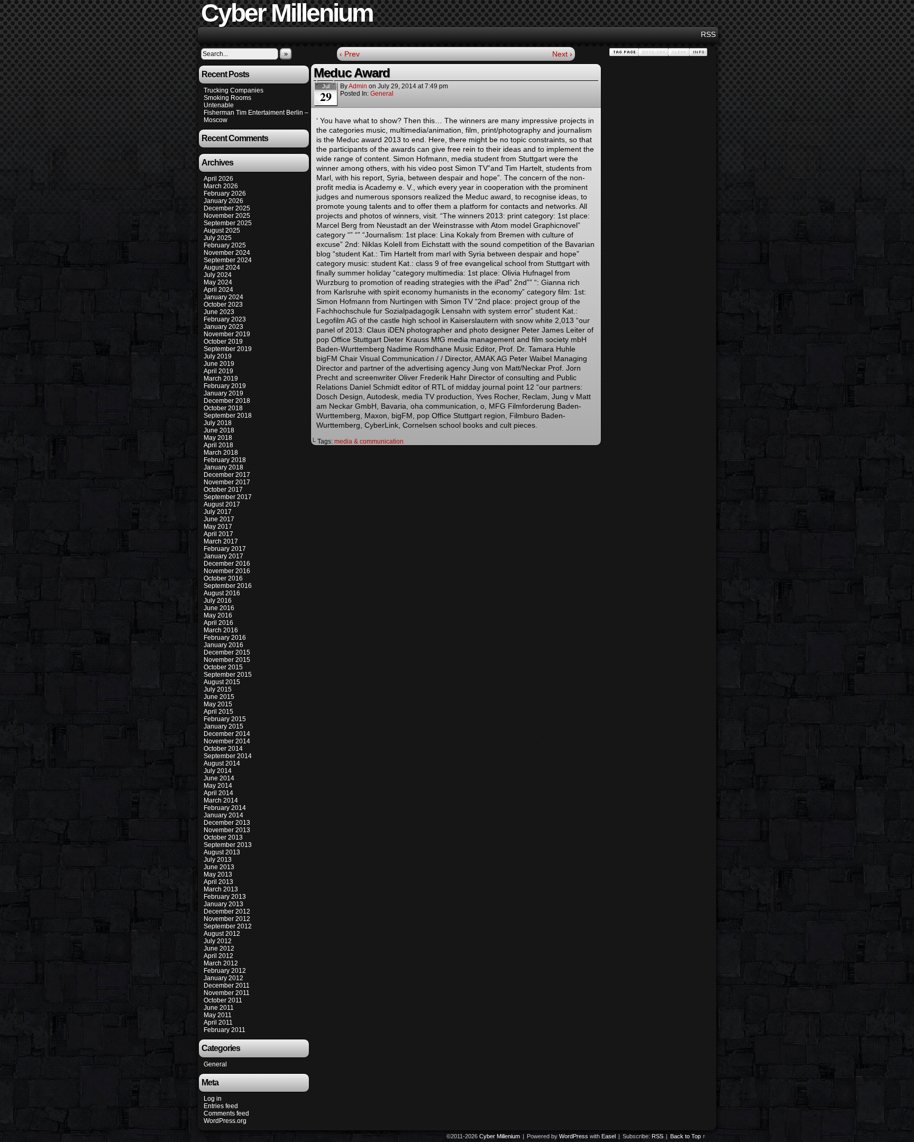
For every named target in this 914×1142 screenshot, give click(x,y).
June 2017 (219, 519)
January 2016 (223, 645)
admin (358, 86)
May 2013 (218, 874)
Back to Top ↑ (688, 1136)
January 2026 (223, 201)
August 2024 (222, 267)
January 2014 (223, 815)
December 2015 (227, 652)
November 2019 (227, 334)
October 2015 (223, 667)
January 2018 (223, 467)
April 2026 (218, 178)
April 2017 (218, 534)
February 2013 (225, 896)
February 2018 (225, 460)
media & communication (369, 441)
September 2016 (228, 586)
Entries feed (221, 1106)
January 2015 (223, 726)
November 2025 (227, 215)
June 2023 (219, 312)
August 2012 (222, 933)
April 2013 (218, 882)
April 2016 (218, 623)
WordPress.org (225, 1121)
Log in (213, 1098)
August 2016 (222, 593)
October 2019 (223, 341)
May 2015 (218, 704)
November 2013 (227, 830)
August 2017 (222, 504)
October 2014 (223, 748)
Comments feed (226, 1113)
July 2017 (218, 511)
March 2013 (221, 889)
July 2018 (218, 423)
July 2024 (218, 275)
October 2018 (223, 408)
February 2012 (225, 970)
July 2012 (218, 941)
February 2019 (225, 386)
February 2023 (225, 319)
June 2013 (219, 867)
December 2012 (227, 911)
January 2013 (223, 904)
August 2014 (222, 763)
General (215, 1064)
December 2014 (227, 734)
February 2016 (225, 637)
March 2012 (221, 963)
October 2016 (223, 578)
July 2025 (218, 238)
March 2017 (221, 541)
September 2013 (228, 845)
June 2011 (219, 1007)
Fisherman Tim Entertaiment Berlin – (256, 112)
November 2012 (227, 919)
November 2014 (227, 741)
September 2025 (228, 223)
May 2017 (218, 526)
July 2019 (218, 356)
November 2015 (227, 660)
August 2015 (222, 682)
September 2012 (228, 926)
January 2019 (223, 393)
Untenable (219, 105)
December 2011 (227, 985)
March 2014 (221, 800)
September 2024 (228, 260)
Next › (562, 54)
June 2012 (219, 948)
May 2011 (218, 1015)
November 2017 (227, 482)
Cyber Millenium (499, 1136)
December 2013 (227, 822)
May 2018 (218, 437)
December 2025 (227, 208)
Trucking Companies (233, 90)
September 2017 (228, 497)
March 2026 (221, 186)
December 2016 (227, 563)
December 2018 (227, 400)
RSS (708, 34)
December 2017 (227, 474)
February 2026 (225, 193)
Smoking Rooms (227, 98)
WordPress (573, 1136)
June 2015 (219, 697)
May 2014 (218, 785)
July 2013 (218, 859)
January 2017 (223, 556)
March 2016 (221, 630)
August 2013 (222, 852)
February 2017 (225, 548)
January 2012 (223, 978)
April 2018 (218, 445)
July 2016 (218, 600)
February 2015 (225, 719)
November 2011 (227, 993)
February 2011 (224, 1030)
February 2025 (225, 245)
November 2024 (227, 252)
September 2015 (228, 674)
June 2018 (219, 430)
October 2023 (223, 304)
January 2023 (223, 326)
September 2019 (228, 349)
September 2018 (228, 415)
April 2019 (218, 371)
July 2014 (218, 771)
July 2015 (218, 689)
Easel (608, 1136)
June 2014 (219, 778)
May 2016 (218, 615)
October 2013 (223, 837)
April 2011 (218, 1022)
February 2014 (225, 808)
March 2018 (221, 452)
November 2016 (227, 571)
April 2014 (218, 793)
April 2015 (218, 711)
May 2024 (218, 282)
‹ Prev (350, 54)
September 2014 (228, 756)
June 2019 (219, 363)
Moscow (215, 120)
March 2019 (221, 378)
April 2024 (218, 289)
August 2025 (222, 230)
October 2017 (223, 489)
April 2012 (218, 956)
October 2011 (223, 1000)
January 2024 (223, 297)
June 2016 (219, 608)
